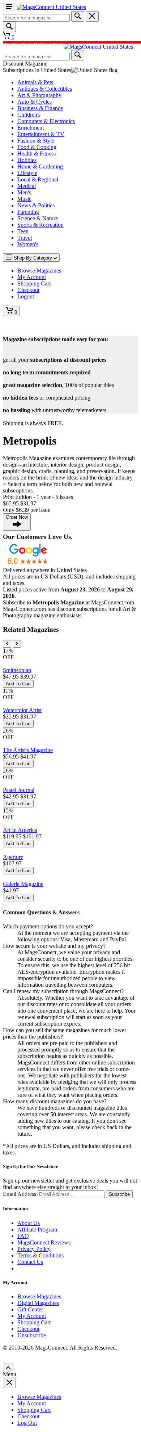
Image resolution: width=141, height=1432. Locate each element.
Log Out (27, 1423)
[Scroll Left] (7, 644)
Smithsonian (17, 670)
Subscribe (119, 1194)
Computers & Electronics (46, 121)
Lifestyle (27, 173)
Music (24, 199)
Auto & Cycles (34, 102)
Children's (28, 115)
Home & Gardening (40, 166)
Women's (27, 244)
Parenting (28, 212)
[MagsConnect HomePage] (51, 7)
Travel (24, 238)
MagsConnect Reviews (43, 1242)
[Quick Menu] (9, 7)
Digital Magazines (38, 1303)
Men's (24, 192)
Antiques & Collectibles (44, 89)
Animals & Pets (35, 82)
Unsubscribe (31, 1335)
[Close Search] (92, 16)
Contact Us (30, 1262)
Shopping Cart (34, 1322)
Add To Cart (18, 683)
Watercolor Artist (22, 710)
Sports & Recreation (40, 225)
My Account (31, 1316)
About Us (28, 1223)
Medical (26, 186)
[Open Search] (9, 27)
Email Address (19, 1194)
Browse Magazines (39, 1296)
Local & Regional (37, 179)
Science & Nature (37, 218)
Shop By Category (33, 258)
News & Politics (36, 205)
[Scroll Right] (17, 644)
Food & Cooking (36, 147)
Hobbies (27, 160)
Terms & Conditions (40, 1255)
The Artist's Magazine (28, 750)
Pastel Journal (18, 790)
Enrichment (30, 128)
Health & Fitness (36, 153)
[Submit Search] (77, 16)
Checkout (28, 1329)
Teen (23, 231)
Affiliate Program (37, 1229)
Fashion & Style (35, 141)
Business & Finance (40, 108)
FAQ (23, 1236)
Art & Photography (39, 95)
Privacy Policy (34, 1249)
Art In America (20, 830)
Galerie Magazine (23, 884)
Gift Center (30, 1309)
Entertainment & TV (40, 134)
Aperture (13, 857)
